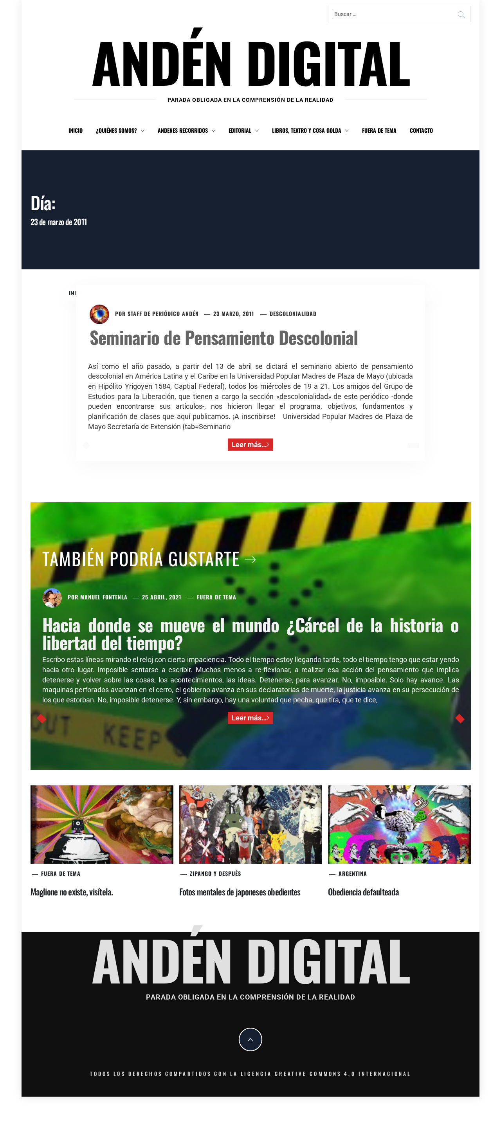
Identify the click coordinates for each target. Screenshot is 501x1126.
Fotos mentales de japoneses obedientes (240, 891)
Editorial (240, 130)
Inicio (75, 130)
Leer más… (249, 444)
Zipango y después (215, 873)
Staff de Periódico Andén (163, 313)
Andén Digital (250, 61)
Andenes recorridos (183, 130)
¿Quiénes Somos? (116, 130)
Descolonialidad (293, 313)
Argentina (353, 873)
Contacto (421, 130)
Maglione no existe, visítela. (72, 891)
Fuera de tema (379, 130)
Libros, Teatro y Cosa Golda (306, 130)
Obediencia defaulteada (363, 891)
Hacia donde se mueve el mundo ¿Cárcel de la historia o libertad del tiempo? (250, 633)
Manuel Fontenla (104, 597)
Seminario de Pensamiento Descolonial (224, 337)
